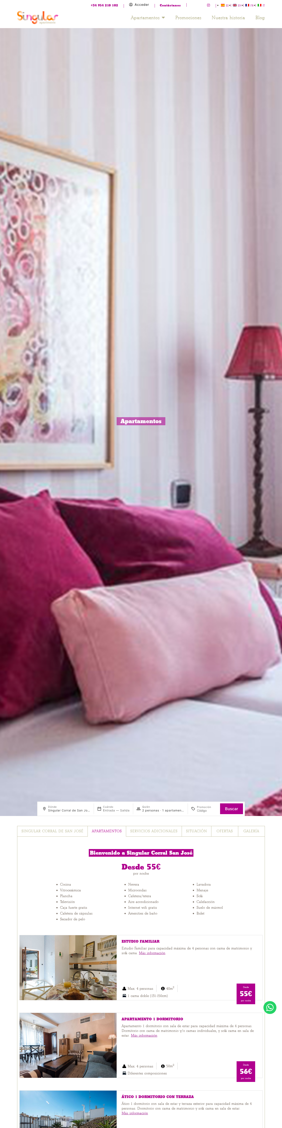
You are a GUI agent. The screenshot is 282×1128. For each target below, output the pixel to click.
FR (252, 5)
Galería (251, 831)
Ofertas (225, 831)
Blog (260, 17)
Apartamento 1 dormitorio (152, 1019)
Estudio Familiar (140, 941)
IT (264, 5)
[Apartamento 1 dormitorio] (68, 1045)
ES (227, 5)
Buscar (231, 808)
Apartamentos (145, 17)
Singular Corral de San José (52, 831)
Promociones (188, 17)
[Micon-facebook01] (193, 5)
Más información (152, 953)
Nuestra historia (228, 17)
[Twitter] (201, 5)
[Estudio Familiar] (68, 967)
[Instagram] (208, 5)
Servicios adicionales (154, 831)
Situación (196, 831)
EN (239, 5)
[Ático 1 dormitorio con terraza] (68, 1122)
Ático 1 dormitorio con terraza (158, 1097)
